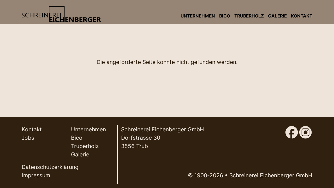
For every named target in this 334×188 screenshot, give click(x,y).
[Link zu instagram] (305, 129)
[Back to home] (61, 14)
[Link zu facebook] (292, 129)
